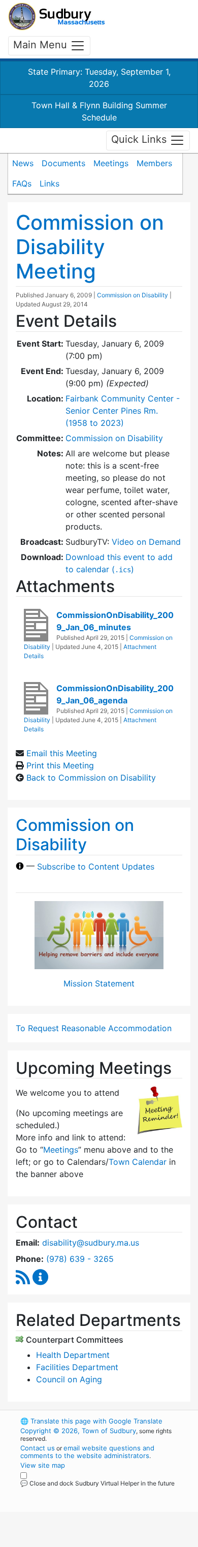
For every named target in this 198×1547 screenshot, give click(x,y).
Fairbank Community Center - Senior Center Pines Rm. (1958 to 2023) (122, 410)
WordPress (65, 1493)
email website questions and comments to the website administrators (87, 1452)
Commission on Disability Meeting (90, 247)
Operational (82, 1541)
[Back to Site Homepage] (56, 16)
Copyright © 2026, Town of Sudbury (78, 1431)
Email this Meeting (61, 753)
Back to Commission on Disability (91, 777)
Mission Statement (99, 983)
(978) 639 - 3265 (80, 1259)
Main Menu (41, 45)
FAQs (21, 183)
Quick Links (140, 140)
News (23, 163)
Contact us (37, 1448)
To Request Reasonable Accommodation (94, 1028)
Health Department (73, 1355)
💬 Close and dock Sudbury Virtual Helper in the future (97, 1483)
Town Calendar (138, 1162)
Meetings (110, 163)
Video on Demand (146, 542)
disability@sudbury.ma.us (90, 1242)
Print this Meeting (60, 765)
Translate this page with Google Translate (91, 1421)
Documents (63, 163)
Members (154, 163)
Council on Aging (69, 1379)
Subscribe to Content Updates (95, 866)
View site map (42, 1465)
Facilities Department (77, 1367)
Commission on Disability (132, 295)
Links (49, 183)
